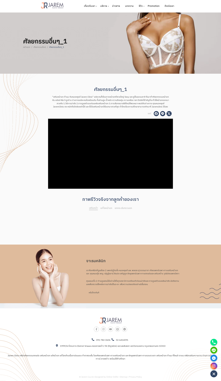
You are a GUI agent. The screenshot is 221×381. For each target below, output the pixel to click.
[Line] (117, 329)
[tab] (93, 208)
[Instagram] (103, 329)
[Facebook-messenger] (124, 329)
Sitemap (123, 377)
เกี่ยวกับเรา (89, 6)
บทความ (129, 6)
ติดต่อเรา (169, 6)
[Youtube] (110, 329)
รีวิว (141, 6)
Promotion (153, 6)
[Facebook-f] (96, 329)
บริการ (103, 6)
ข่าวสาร (116, 6)
